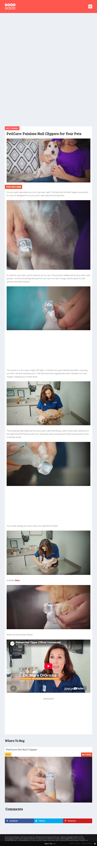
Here (17, 580)
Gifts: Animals (12, 128)
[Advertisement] (48, 34)
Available (13, 187)
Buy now (86, 754)
